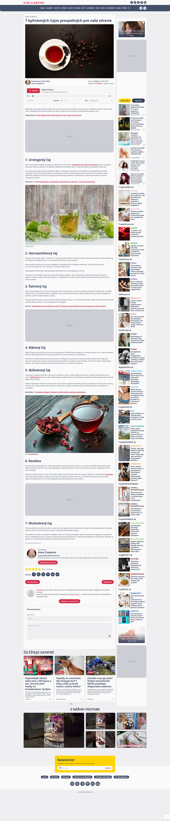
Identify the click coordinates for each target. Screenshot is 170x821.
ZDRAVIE (77, 8)
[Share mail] (57, 574)
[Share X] (43, 574)
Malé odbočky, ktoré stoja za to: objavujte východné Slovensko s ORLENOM (137, 378)
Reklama (66, 777)
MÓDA (103, 8)
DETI (132, 411)
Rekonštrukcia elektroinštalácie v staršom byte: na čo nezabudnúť (137, 496)
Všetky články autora (47, 563)
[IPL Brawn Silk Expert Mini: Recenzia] (131, 739)
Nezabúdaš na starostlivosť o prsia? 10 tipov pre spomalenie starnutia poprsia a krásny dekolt (69, 306)
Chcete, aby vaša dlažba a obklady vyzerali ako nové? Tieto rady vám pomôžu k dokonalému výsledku (137, 454)
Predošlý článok (32, 582)
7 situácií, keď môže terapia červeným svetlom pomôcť (137, 233)
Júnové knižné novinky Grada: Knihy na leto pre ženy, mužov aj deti (137, 618)
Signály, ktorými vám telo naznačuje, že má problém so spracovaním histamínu (137, 251)
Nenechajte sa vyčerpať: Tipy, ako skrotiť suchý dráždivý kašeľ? (137, 339)
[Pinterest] (141, 2)
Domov (27, 16)
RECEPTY (71, 8)
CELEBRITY (49, 8)
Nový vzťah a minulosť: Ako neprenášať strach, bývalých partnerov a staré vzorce (137, 270)
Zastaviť (30, 100)
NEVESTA (134, 191)
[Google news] (93, 784)
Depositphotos (33, 454)
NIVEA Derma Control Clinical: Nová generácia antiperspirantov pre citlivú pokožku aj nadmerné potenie (137, 396)
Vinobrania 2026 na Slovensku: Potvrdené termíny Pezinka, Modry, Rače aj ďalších (137, 123)
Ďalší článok (108, 582)
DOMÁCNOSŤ (136, 446)
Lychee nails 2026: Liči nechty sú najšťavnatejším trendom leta (138, 151)
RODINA (134, 279)
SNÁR (98, 8)
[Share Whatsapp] (39, 574)
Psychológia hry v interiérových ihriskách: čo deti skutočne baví (137, 416)
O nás (44, 777)
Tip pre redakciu (121, 777)
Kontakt (54, 777)
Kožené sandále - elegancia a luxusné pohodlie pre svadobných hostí (137, 215)
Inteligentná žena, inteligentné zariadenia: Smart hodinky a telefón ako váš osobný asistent (138, 358)
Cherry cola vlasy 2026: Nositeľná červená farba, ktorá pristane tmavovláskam (137, 178)
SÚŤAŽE (124, 8)
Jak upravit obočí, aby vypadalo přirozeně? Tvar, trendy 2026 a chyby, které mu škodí (137, 321)
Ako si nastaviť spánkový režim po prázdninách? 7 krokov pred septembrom (137, 285)
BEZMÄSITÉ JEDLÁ (137, 574)
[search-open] (144, 8)
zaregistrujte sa (74, 594)
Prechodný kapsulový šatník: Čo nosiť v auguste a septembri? (138, 109)
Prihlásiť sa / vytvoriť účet (69, 601)
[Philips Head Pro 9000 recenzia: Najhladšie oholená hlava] (131, 721)
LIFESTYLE (57, 8)
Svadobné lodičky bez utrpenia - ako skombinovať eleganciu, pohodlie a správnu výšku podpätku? (138, 199)
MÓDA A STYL (136, 298)
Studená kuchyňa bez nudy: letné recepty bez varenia (138, 580)
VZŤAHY (64, 8)
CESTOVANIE (110, 8)
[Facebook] (131, 2)
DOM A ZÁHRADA (137, 426)
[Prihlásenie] (140, 8)
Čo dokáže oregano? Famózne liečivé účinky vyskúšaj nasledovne (60, 392)
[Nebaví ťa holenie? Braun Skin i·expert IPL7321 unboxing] (100, 739)
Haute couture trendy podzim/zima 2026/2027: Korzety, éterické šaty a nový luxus (137, 305)
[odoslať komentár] (109, 636)
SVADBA (118, 8)
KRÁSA (42, 8)
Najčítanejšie (125, 101)
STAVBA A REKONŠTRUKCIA (137, 489)
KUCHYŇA (134, 559)
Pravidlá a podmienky (82, 777)
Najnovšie (138, 101)
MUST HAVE (135, 209)
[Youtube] (135, 2)
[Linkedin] (145, 2)
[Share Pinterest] (48, 574)
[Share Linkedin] (53, 574)
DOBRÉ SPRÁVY (136, 371)
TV (129, 8)
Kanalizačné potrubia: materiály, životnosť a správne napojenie (135, 530)
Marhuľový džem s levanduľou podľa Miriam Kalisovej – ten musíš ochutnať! (65, 182)
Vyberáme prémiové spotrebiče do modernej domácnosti (136, 565)
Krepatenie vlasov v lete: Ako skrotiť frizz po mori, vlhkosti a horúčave (138, 165)
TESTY (83, 8)
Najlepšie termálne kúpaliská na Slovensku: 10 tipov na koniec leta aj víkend (137, 138)
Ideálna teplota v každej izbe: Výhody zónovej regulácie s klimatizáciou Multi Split (137, 546)
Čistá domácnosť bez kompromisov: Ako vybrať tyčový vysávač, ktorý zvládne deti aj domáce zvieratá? (138, 601)
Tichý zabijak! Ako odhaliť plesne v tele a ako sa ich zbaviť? (59, 115)
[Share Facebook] (34, 574)
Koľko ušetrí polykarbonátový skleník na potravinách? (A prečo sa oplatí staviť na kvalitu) (137, 433)
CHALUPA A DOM (137, 523)
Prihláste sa (40, 590)
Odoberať (108, 768)
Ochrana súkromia (103, 777)
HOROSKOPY (91, 8)
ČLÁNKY (134, 334)
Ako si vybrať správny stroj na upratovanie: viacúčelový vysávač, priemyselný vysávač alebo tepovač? (137, 473)
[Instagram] (138, 2)
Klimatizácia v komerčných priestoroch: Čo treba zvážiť (137, 512)
